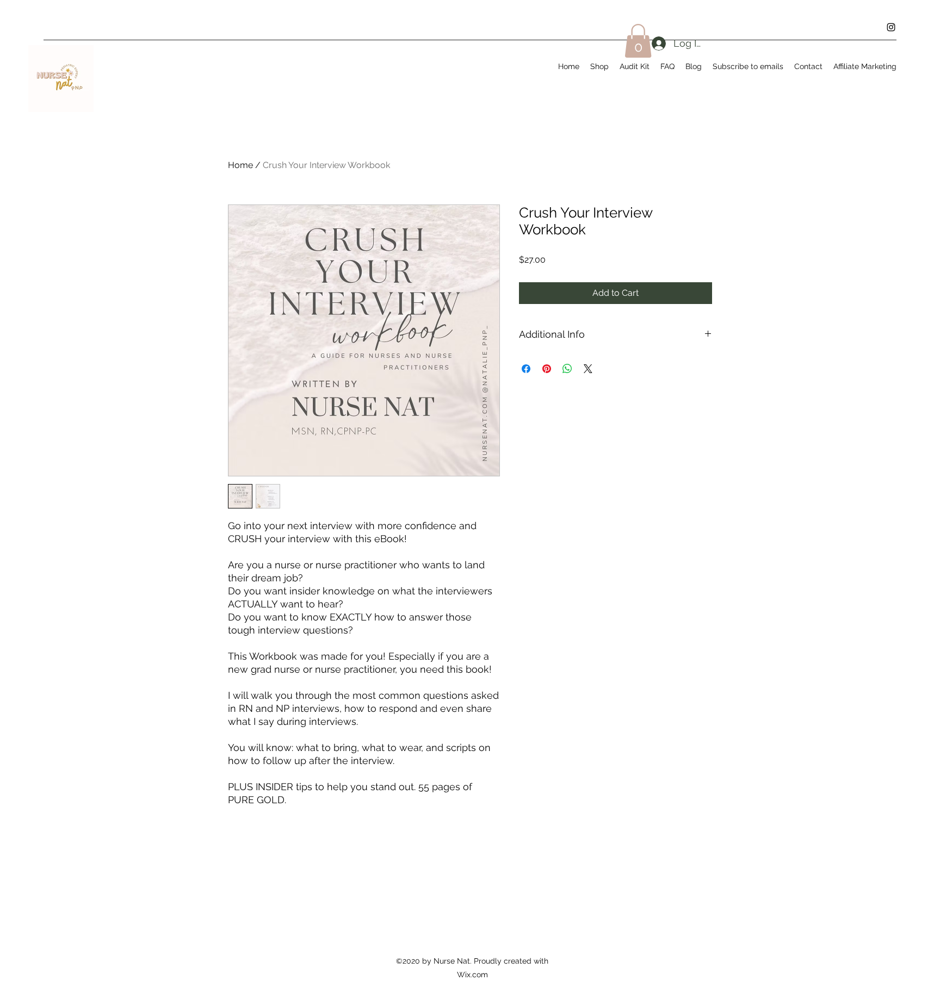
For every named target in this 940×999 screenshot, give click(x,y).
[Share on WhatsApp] (567, 368)
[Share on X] (588, 368)
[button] (638, 41)
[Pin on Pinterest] (546, 368)
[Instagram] (891, 27)
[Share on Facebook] (526, 368)
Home (240, 165)
